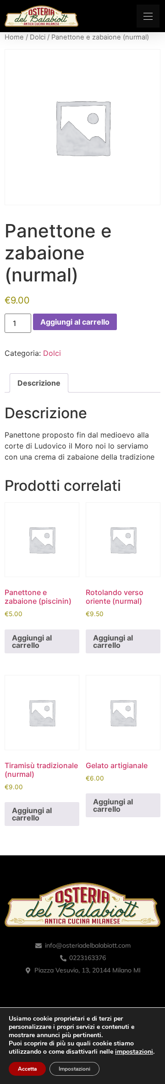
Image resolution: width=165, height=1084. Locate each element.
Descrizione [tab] (38, 383)
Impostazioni (74, 1069)
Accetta (27, 1069)
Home (14, 37)
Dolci (37, 37)
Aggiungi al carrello (75, 321)
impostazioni (134, 1052)
